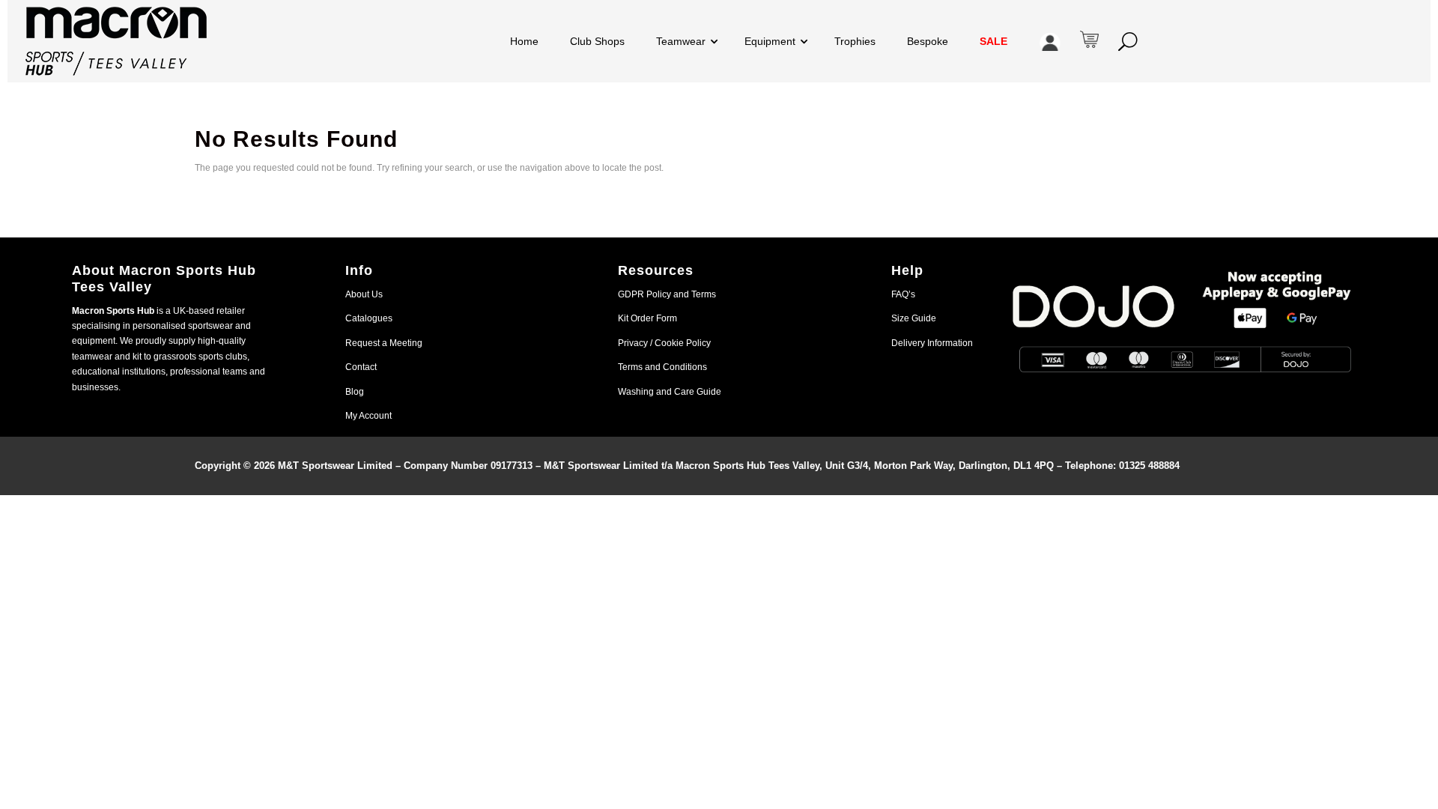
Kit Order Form (647, 318)
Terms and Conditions (662, 367)
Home (524, 41)
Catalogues (368, 318)
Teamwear (681, 41)
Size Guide (913, 318)
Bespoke (927, 41)
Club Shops (597, 41)
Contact (361, 367)
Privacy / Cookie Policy (664, 343)
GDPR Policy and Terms (667, 294)
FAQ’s (903, 294)
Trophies (855, 41)
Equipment (769, 41)
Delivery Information (932, 343)
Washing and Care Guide (669, 392)
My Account (368, 415)
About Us (364, 294)
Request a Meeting (383, 343)
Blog (354, 392)
